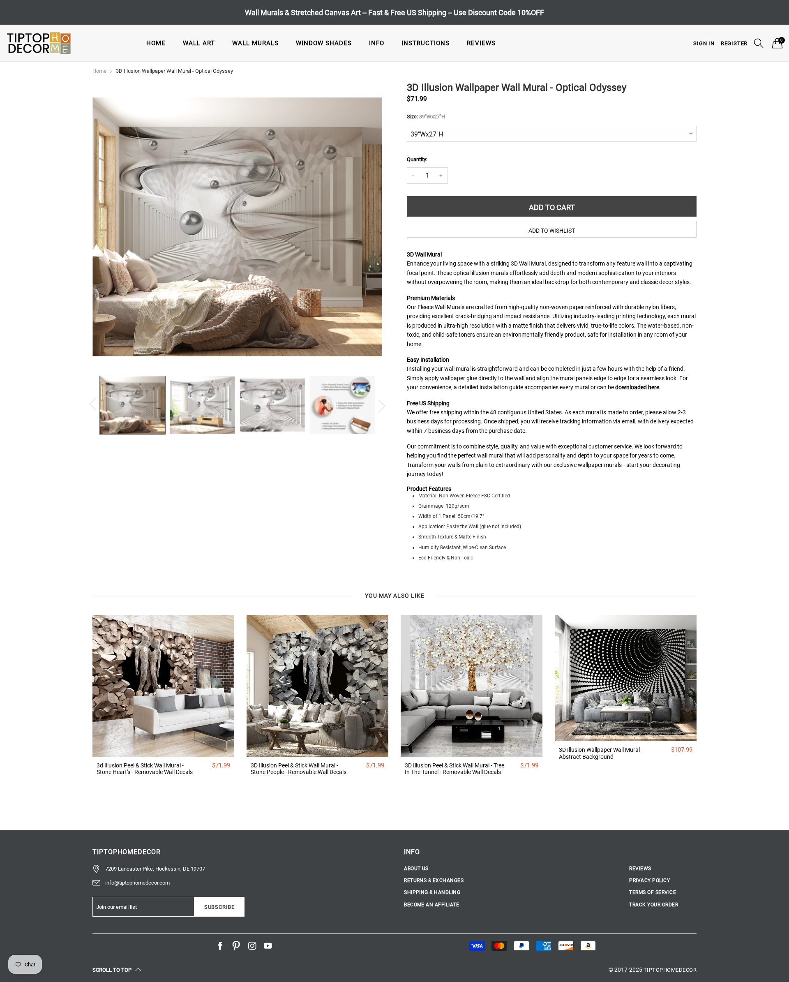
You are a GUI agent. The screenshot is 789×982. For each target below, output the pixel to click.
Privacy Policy (649, 880)
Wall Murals (255, 43)
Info (376, 43)
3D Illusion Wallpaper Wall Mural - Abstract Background (601, 753)
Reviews (481, 43)
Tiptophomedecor (670, 970)
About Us (416, 868)
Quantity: (417, 159)
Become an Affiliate (431, 905)
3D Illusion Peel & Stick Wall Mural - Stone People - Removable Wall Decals (298, 769)
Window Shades (324, 43)
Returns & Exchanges (434, 880)
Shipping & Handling (432, 892)
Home (156, 43)
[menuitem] (156, 43)
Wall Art (199, 43)
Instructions (425, 43)
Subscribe (219, 907)
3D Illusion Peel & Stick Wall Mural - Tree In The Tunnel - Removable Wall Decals (454, 769)
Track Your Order (653, 905)
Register (734, 43)
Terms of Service (652, 892)
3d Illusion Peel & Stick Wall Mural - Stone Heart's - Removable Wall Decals (145, 769)
